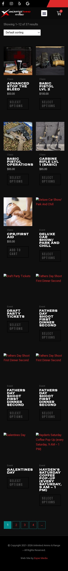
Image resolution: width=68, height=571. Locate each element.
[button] (44, 13)
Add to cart (15, 252)
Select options (16, 104)
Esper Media (41, 558)
